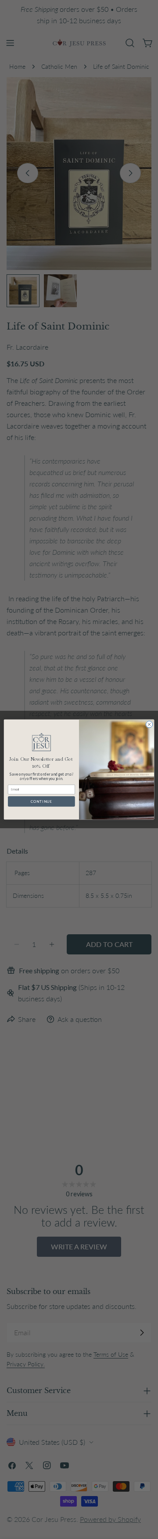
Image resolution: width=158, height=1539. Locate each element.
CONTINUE (41, 801)
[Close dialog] (149, 724)
